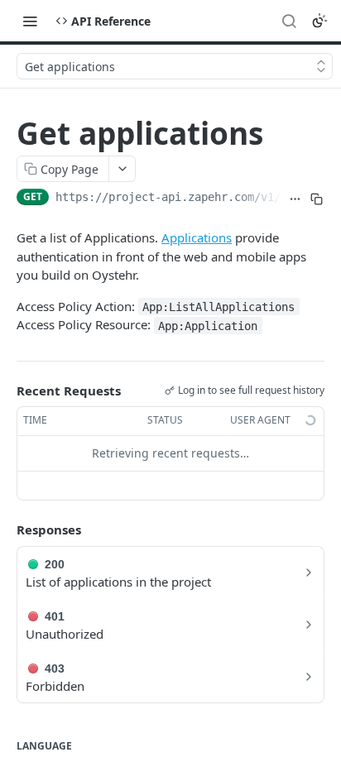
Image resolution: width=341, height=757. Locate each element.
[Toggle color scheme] (319, 20)
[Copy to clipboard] (317, 198)
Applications (196, 237)
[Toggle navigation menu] (30, 20)
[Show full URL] (295, 198)
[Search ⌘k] (289, 20)
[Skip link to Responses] (5, 529)
